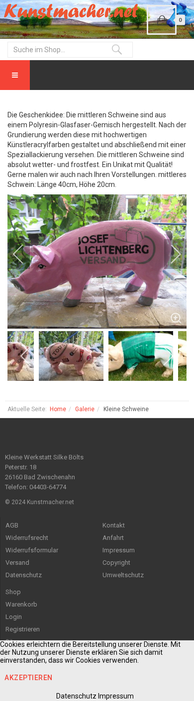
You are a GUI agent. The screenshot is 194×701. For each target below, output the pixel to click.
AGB (11, 525)
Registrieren (22, 629)
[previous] (24, 254)
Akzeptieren (28, 678)
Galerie (85, 409)
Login (13, 616)
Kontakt (113, 525)
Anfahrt (113, 537)
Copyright (116, 562)
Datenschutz (23, 575)
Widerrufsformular (31, 550)
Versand (17, 562)
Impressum (118, 550)
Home (58, 409)
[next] (169, 254)
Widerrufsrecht (26, 537)
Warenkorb (21, 604)
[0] (162, 20)
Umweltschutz (123, 575)
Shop (13, 592)
